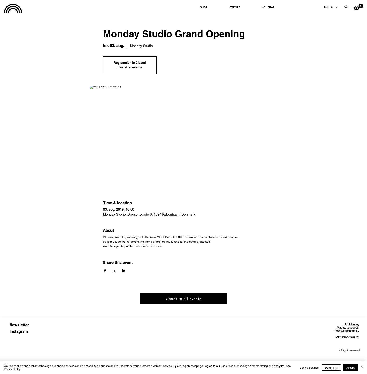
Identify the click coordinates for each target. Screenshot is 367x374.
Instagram (19, 331)
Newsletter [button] (19, 325)
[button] (204, 7)
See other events (130, 67)
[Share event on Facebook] (105, 270)
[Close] (362, 367)
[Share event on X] (114, 270)
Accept (350, 367)
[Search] (346, 6)
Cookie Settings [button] (309, 367)
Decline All (331, 367)
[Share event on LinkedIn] (123, 270)
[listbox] (331, 7)
